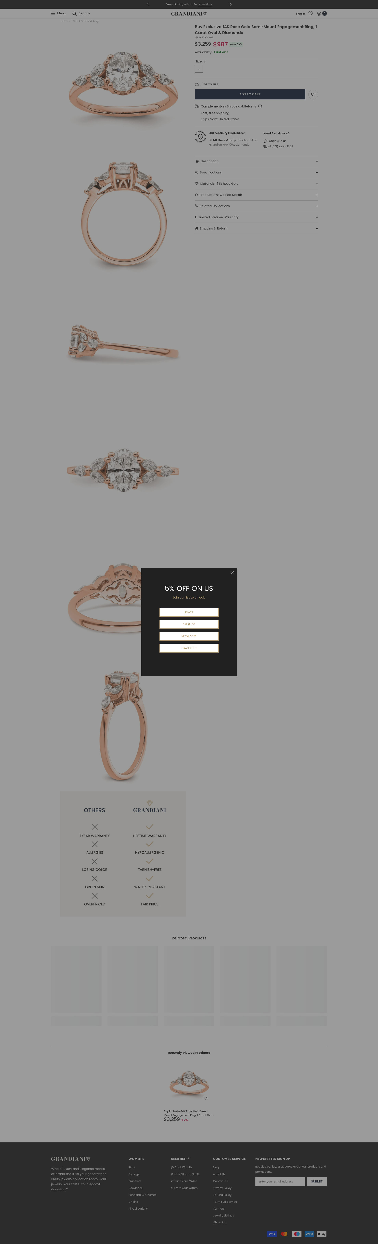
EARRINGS (189, 624)
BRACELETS (189, 648)
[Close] (232, 572)
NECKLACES (189, 636)
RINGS (189, 612)
